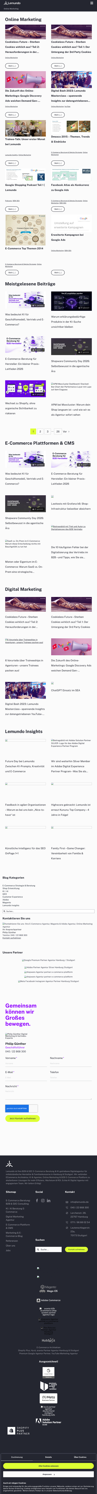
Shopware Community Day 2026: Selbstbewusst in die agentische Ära (70, 366)
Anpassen (47, 1474)
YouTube (67, 106)
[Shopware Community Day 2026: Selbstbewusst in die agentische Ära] (71, 354)
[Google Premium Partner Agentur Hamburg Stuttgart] (48, 1367)
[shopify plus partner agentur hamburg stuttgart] (18, 1426)
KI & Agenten (35, 1177)
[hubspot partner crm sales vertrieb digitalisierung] (48, 977)
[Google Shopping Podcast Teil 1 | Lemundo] (25, 175)
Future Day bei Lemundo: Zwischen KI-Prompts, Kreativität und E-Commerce (24, 766)
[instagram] (42, 1200)
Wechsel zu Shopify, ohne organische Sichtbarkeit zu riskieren (21, 408)
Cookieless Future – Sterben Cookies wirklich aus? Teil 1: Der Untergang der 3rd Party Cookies (71, 47)
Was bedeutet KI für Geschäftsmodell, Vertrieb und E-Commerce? (24, 319)
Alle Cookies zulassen (49, 1466)
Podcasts (8, 201)
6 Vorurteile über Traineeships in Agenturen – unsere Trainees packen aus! (24, 665)
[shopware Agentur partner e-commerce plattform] (48, 972)
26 (57, 431)
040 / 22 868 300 (15, 1051)
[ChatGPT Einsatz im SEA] (52, 684)
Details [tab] (48, 1457)
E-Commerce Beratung (43, 1171)
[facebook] (37, 1200)
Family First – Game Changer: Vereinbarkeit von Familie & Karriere (68, 853)
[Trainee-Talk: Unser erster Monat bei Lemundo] (25, 128)
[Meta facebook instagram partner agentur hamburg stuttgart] (48, 981)
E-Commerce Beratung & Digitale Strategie (66, 152)
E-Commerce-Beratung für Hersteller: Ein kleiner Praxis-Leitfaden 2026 (22, 363)
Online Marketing (11, 58)
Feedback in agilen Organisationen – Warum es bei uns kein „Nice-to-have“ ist (25, 809)
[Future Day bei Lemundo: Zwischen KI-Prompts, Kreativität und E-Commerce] (25, 747)
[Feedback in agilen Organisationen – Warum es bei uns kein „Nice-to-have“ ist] (25, 791)
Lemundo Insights (11, 155)
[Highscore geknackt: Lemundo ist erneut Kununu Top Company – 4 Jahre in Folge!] (71, 791)
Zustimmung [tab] (17, 1457)
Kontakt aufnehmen (12, 938)
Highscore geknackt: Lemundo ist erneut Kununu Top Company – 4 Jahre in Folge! (71, 809)
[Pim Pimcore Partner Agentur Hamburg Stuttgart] (48, 1328)
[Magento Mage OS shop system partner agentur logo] (48, 1285)
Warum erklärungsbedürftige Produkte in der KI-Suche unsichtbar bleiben (68, 321)
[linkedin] (48, 1200)
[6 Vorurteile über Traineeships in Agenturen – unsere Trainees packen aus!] (25, 646)
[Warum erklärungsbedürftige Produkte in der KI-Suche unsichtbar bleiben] (71, 310)
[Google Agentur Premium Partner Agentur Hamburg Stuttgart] (48, 960)
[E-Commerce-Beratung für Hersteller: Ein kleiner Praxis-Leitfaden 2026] (25, 352)
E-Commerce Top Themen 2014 (24, 248)
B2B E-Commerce (69, 1177)
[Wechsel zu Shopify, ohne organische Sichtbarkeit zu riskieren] (25, 396)
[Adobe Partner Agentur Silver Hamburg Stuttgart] (49, 967)
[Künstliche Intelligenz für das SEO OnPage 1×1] (25, 834)
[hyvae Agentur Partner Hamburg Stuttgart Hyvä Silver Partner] (48, 1407)
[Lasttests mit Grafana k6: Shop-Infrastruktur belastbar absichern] (52, 497)
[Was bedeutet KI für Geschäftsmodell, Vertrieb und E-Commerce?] (25, 307)
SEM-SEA (16, 201)
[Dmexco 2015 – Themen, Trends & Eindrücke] (71, 127)
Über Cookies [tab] (80, 1457)
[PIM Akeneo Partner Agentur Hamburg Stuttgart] (48, 1319)
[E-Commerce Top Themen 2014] (25, 230)
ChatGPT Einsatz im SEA (65, 690)
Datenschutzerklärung (62, 1491)
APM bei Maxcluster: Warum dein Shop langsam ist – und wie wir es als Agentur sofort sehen (70, 409)
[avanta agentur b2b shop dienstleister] (48, 1308)
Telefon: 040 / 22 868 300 (15, 935)
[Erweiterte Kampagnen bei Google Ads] (71, 223)
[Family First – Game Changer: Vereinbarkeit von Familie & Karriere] (71, 834)
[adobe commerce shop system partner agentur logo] (48, 1297)
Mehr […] (11, 66)
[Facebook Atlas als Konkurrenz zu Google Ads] (71, 175)
